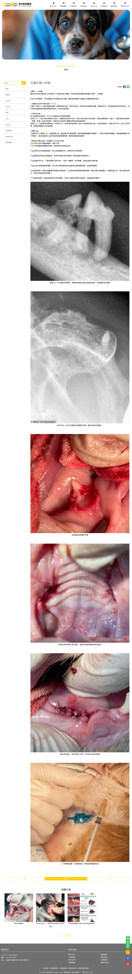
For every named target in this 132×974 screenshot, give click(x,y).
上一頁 (66, 935)
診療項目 (73, 6)
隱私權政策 (67, 972)
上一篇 (23, 879)
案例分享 (94, 6)
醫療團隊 (63, 6)
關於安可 (53, 6)
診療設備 (104, 6)
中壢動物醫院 (63, 968)
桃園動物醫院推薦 (83, 968)
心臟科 (8, 101)
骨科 (7, 89)
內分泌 (8, 125)
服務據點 (114, 6)
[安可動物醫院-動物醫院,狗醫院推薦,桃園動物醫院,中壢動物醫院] (16, 4)
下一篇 (109, 879)
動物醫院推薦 (73, 968)
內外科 (8, 107)
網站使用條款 (76, 972)
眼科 (7, 113)
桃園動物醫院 (54, 968)
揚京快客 (49, 972)
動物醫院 (46, 968)
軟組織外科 (9, 136)
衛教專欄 (9, 142)
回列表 (66, 879)
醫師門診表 (125, 6)
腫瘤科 (8, 95)
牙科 (7, 119)
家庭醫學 (9, 130)
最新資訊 (83, 6)
